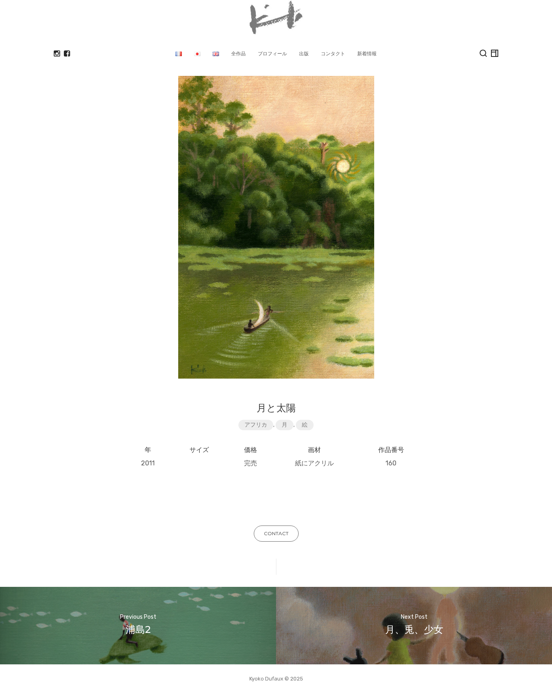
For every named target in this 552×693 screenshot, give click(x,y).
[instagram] (57, 54)
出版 (304, 53)
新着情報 (367, 53)
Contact (276, 533)
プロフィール (272, 53)
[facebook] (67, 54)
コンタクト (333, 53)
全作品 (238, 53)
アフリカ (255, 424)
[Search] (483, 53)
